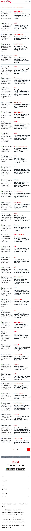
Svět (15, 87)
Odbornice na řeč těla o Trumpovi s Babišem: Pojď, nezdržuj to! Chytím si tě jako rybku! (22, 292)
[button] (29, 1)
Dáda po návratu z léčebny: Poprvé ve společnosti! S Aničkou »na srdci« (22, 81)
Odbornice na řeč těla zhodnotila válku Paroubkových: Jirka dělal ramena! (21, 281)
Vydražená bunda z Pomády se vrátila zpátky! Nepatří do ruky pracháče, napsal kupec (22, 239)
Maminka (4, 457)
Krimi (15, 23)
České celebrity (18, 11)
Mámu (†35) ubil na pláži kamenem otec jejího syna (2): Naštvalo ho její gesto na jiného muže (22, 171)
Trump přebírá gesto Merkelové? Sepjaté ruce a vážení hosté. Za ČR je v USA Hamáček (22, 315)
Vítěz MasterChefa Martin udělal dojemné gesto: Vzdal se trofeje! (21, 150)
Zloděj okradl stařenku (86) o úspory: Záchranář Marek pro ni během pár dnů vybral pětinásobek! (22, 138)
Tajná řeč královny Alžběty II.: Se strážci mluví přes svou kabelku (22, 377)
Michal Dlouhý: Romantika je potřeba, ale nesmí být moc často (22, 261)
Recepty (26, 457)
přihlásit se (26, 1)
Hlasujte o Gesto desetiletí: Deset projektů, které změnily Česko (22, 348)
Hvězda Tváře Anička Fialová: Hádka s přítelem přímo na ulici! (21, 325)
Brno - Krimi (17, 202)
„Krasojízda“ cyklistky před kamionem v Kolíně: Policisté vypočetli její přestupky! (22, 71)
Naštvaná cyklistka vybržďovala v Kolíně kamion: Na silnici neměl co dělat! (21, 60)
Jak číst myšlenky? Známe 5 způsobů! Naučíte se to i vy (21, 442)
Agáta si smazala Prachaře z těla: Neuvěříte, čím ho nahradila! (22, 228)
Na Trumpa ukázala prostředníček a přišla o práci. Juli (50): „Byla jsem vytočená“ (21, 336)
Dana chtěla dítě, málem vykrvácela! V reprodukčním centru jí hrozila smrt (21, 419)
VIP (14, 257)
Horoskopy (19, 457)
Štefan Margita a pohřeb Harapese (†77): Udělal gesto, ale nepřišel (21, 116)
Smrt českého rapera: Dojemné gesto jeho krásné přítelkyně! (22, 397)
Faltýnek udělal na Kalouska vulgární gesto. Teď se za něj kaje (21, 368)
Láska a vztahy (18, 299)
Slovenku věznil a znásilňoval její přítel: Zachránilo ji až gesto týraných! (20, 160)
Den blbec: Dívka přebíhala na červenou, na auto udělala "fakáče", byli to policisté (22, 207)
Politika (16, 122)
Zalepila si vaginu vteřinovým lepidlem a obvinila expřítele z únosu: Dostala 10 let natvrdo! (22, 218)
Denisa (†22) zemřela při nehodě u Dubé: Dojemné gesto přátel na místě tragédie (21, 28)
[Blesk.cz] (16, 462)
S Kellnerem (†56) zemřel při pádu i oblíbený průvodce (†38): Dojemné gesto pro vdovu (21, 184)
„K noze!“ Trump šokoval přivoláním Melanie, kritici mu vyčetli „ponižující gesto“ (22, 251)
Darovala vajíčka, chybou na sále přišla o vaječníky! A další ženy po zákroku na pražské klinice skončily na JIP (22, 430)
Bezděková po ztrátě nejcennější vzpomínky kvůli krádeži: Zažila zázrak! (21, 49)
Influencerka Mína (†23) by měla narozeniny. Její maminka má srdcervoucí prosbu (22, 16)
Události (16, 180)
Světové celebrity (19, 235)
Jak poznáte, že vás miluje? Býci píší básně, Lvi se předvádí (22, 106)
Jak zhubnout (11, 457)
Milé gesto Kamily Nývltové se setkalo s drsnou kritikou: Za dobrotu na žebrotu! (22, 196)
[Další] (28, 449)
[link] (8, 465)
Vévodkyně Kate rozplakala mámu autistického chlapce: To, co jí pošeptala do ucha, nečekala (22, 407)
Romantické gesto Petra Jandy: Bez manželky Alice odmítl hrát (21, 38)
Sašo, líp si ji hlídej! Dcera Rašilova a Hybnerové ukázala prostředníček (21, 387)
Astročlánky (17, 102)
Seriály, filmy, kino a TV (20, 146)
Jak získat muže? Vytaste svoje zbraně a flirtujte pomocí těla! (21, 358)
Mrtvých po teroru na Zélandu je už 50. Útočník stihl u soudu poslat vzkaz (22, 271)
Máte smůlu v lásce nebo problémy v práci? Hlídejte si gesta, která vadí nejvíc (22, 303)
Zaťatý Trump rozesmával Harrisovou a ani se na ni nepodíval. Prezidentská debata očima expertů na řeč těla (21, 93)
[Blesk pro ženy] (6, 2)
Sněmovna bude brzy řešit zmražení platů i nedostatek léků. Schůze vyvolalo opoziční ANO (22, 126)
